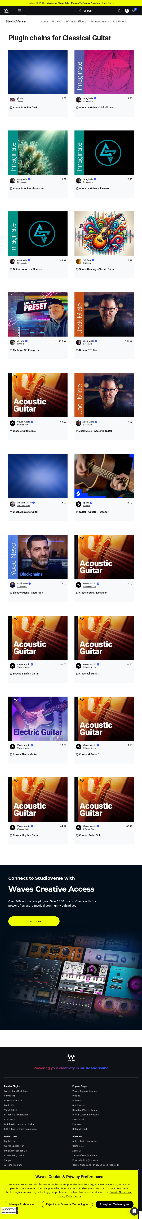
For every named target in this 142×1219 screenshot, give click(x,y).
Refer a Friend (79, 1129)
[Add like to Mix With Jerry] (65, 502)
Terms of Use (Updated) (84, 1155)
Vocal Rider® (11, 1110)
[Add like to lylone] (65, 98)
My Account (10, 1141)
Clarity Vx (9, 1105)
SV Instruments (99, 21)
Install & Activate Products (86, 1114)
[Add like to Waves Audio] (65, 422)
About (44, 21)
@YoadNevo (22, 586)
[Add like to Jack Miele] (131, 341)
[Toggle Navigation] (19, 11)
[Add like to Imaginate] (131, 98)
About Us (77, 1150)
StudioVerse (78, 1105)
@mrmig (20, 344)
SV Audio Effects (75, 21)
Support (8, 1160)
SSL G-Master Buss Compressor (20, 1129)
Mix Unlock (120, 21)
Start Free (33, 921)
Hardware (77, 1124)
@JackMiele (88, 344)
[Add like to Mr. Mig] (65, 341)
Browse (56, 21)
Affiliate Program (13, 1165)
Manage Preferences (21, 1204)
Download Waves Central (85, 1110)
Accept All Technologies (114, 1204)
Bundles (76, 1100)
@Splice (86, 505)
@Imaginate (88, 101)
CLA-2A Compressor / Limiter (19, 1124)
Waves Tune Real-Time (16, 1091)
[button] (9, 1210)
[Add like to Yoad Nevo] (65, 583)
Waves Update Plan (14, 1146)
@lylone (20, 101)
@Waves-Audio (23, 425)
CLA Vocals (10, 1119)
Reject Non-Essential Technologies (67, 1204)
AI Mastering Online (14, 1155)
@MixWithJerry (23, 505)
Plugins (76, 1095)
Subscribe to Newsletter (84, 1141)
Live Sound (78, 1119)
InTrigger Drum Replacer (16, 1114)
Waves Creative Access (84, 1091)
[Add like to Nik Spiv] (131, 260)
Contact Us (78, 1146)
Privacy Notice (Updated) (85, 1160)
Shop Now (107, 3)
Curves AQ (9, 1095)
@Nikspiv (87, 263)
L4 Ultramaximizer (13, 1100)
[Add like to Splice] (131, 502)
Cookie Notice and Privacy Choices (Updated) (95, 1165)
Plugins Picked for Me (15, 1150)
